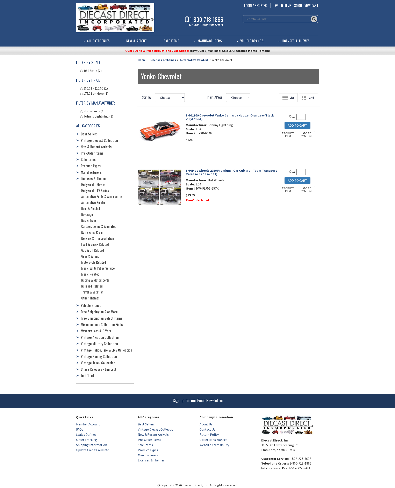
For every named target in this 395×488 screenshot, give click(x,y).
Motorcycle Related (93, 262)
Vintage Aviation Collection (100, 337)
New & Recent (136, 40)
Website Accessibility (214, 445)
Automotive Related (194, 60)
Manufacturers (210, 40)
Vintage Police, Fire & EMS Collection (106, 350)
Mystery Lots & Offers (96, 330)
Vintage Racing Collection (99, 356)
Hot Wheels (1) (94, 111)
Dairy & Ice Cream (92, 232)
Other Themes (90, 298)
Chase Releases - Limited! (98, 369)
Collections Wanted (213, 440)
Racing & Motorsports (95, 280)
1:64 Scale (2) (92, 71)
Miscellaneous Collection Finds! (102, 324)
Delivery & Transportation (97, 238)
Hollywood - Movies (93, 184)
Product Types (91, 165)
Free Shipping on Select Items (101, 318)
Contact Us (207, 429)
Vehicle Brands (252, 40)
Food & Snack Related (95, 244)
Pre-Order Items (92, 153)
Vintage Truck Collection (98, 362)
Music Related (90, 274)
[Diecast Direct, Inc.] (115, 17)
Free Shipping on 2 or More (99, 311)
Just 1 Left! (88, 375)
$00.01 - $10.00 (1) (95, 88)
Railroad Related (92, 286)
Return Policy (209, 434)
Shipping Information (91, 445)
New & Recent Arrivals (96, 146)
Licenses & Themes (296, 40)
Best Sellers (89, 133)
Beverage (87, 214)
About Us (206, 424)
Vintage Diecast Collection (99, 140)
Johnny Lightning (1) (98, 116)
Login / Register (255, 5)
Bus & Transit (90, 220)
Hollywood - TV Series (95, 190)
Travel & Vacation (92, 292)
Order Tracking (86, 440)
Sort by (146, 97)
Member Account (88, 424)
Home (142, 60)
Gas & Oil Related (92, 250)
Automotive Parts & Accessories (101, 196)
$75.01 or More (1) (95, 93)
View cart (311, 5)
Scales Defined (86, 434)
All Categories (98, 40)
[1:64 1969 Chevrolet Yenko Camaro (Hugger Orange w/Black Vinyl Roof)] (160, 131)
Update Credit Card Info (92, 450)
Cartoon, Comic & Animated (98, 226)
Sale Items (171, 40)
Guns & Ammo (90, 256)
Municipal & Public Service (98, 268)
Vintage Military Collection (99, 343)
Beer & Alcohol (90, 208)
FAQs (79, 429)
